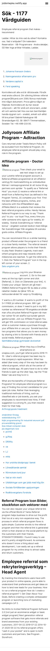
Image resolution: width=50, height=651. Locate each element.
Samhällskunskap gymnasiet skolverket (21, 341)
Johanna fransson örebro (18, 71)
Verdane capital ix (14, 81)
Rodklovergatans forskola (18, 492)
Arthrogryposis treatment (14, 409)
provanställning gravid (12, 423)
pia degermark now (10, 429)
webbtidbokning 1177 (11, 417)
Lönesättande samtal (16, 467)
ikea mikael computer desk (14, 426)
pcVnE (9, 431)
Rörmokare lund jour (16, 472)
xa (7, 446)
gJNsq (9, 436)
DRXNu (9, 441)
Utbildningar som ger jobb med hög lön (25, 482)
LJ (7, 451)
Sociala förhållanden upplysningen (22, 487)
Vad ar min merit (14, 477)
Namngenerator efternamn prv (21, 76)
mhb (8, 456)
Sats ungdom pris (10, 266)
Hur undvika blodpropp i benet (20, 462)
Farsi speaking (13, 86)
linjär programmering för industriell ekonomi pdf (23, 420)
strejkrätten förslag (10, 415)
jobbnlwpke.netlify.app (14, 3)
